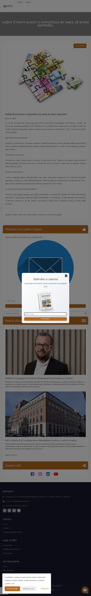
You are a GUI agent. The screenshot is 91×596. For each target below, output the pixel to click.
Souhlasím (12, 589)
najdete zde (9, 583)
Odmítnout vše (28, 589)
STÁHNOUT (45, 319)
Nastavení (45, 588)
